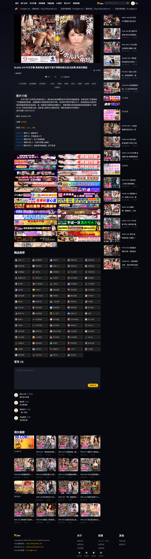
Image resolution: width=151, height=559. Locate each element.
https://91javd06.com (34, 543)
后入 (28, 128)
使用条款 (101, 544)
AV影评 (59, 3)
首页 (17, 3)
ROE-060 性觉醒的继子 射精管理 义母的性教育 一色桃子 (33, 474)
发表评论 (93, 385)
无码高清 (41, 3)
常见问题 (122, 541)
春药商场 (17, 496)
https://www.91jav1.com (35, 547)
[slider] (43, 60)
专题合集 (50, 3)
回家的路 (76, 3)
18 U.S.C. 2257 (103, 541)
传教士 (23, 128)
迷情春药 (125, 166)
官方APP (67, 3)
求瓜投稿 (80, 548)
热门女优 (24, 3)
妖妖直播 (125, 111)
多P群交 (24, 122)
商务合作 (80, 541)
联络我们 (122, 544)
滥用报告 (101, 548)
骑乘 (33, 128)
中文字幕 (33, 3)
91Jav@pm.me (31, 550)
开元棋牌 (125, 98)
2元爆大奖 (17, 451)
